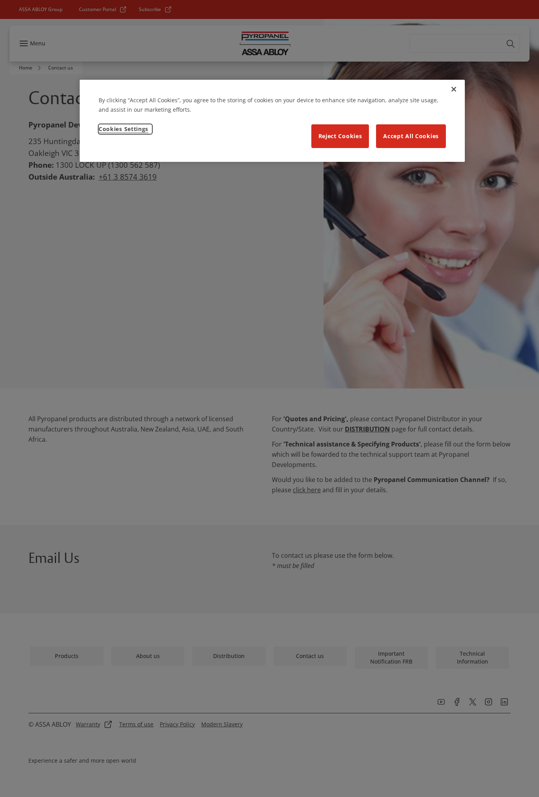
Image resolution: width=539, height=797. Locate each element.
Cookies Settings (123, 129)
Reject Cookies (340, 136)
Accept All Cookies (411, 136)
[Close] (453, 89)
